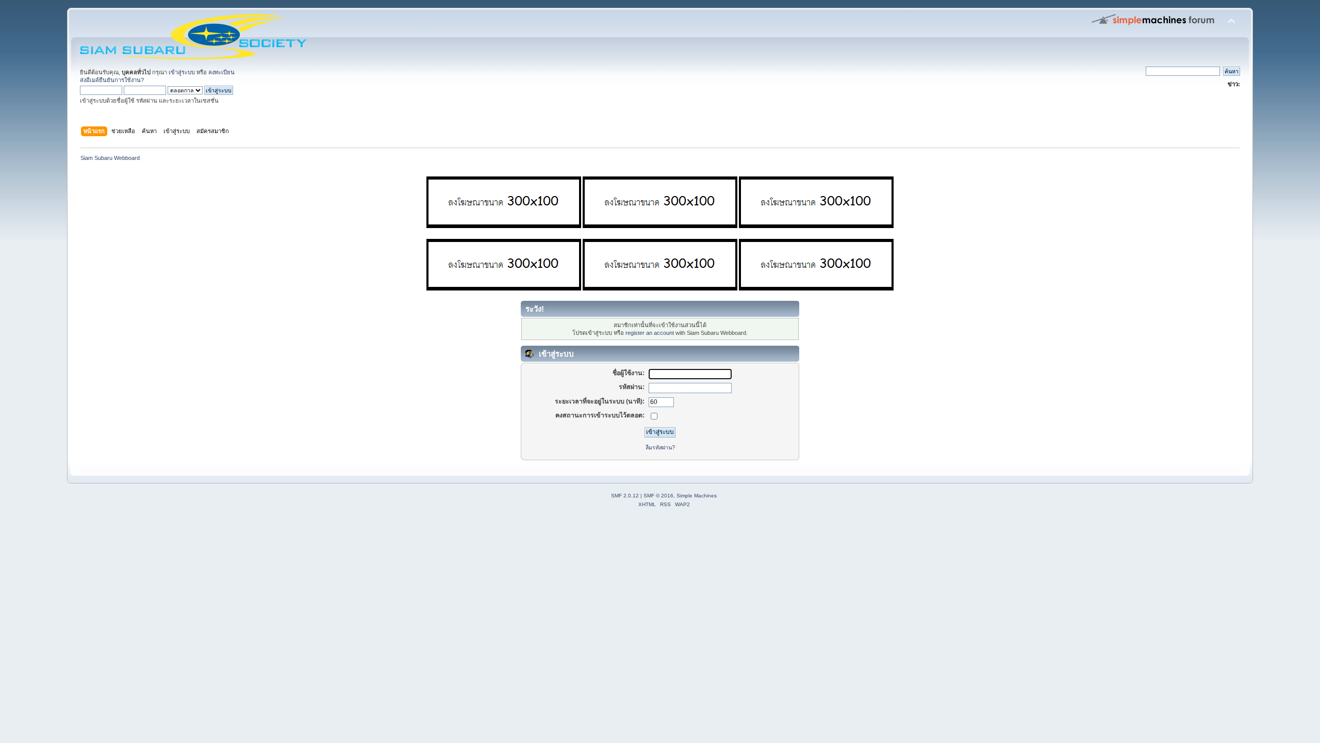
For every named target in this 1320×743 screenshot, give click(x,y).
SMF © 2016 (658, 495)
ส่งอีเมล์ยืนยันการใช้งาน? (112, 80)
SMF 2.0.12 (625, 495)
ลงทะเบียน (221, 72)
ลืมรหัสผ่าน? (660, 447)
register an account (649, 333)
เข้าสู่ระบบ (182, 72)
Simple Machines (696, 495)
